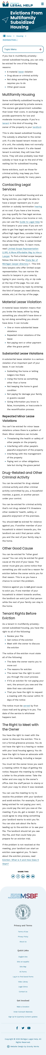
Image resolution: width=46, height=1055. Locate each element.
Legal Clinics (23, 987)
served (26, 705)
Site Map (23, 967)
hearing (38, 206)
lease (21, 71)
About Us (23, 942)
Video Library (23, 982)
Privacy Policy (23, 937)
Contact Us (23, 992)
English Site (23, 957)
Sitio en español (23, 962)
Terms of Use (23, 932)
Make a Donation (23, 1007)
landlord (37, 127)
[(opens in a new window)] (23, 896)
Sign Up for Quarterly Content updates (23, 1017)
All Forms (23, 972)
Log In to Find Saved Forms (23, 977)
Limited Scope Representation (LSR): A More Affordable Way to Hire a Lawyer (22, 252)
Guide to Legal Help (29, 222)
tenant (5, 123)
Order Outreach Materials (23, 1012)
